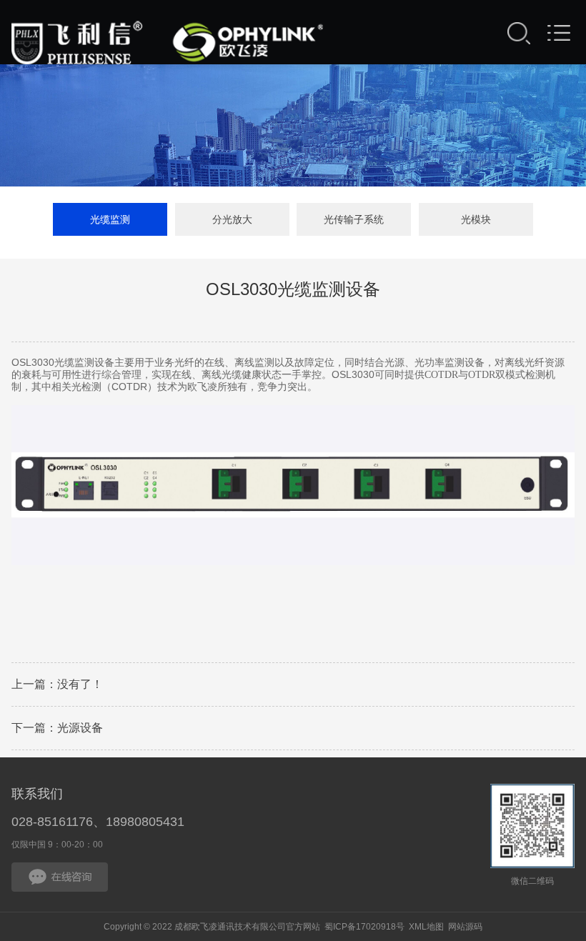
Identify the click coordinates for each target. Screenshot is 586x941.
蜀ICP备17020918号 (364, 927)
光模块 (476, 219)
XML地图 (426, 927)
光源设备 (80, 728)
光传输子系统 (354, 219)
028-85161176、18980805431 (97, 822)
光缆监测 (110, 219)
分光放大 (232, 219)
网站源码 (465, 927)
